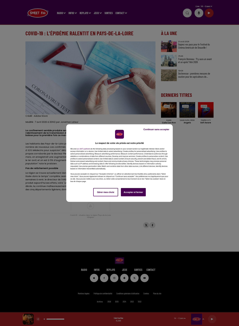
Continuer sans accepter (156, 129)
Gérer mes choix (105, 192)
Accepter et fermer (133, 192)
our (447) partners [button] (83, 148)
